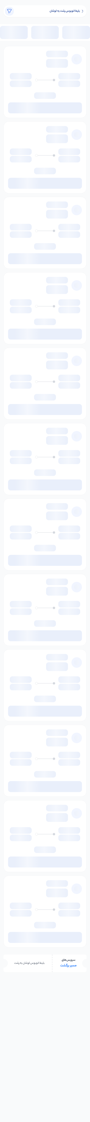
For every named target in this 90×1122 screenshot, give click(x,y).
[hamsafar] (82, 11)
